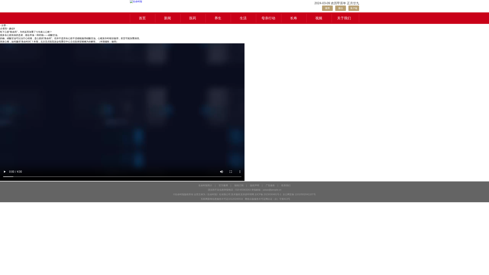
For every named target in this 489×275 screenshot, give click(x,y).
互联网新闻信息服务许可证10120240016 (222, 199)
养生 (218, 18)
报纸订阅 (239, 185)
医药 (192, 18)
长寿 (293, 18)
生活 (243, 18)
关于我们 (344, 18)
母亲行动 (268, 18)
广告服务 (270, 185)
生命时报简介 (205, 185)
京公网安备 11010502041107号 (299, 194)
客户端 (353, 8)
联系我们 (286, 185)
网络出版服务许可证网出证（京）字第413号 (267, 199)
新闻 (167, 18)
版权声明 (254, 185)
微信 (340, 8)
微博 (327, 8)
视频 (318, 18)
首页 (142, 18)
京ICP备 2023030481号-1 (268, 194)
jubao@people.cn (272, 189)
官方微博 (223, 185)
